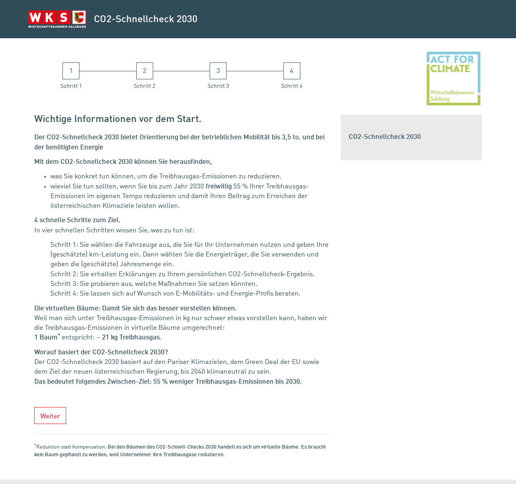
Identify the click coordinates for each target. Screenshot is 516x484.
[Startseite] (57, 19)
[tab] (71, 76)
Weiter (50, 416)
